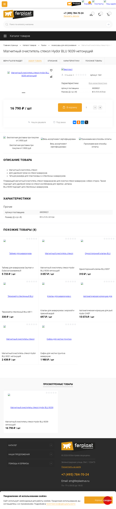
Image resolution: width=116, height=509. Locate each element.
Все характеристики (98, 83)
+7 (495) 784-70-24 (73, 13)
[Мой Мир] (82, 122)
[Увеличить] (29, 74)
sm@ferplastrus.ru (79, 480)
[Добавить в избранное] (51, 70)
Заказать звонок (71, 16)
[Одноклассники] (78, 122)
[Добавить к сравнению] (51, 76)
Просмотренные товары (58, 384)
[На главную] (74, 4)
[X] (86, 122)
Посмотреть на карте (71, 467)
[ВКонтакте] (74, 122)
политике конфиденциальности (60, 504)
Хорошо (98, 500)
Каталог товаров (19, 35)
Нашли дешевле (38, 122)
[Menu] (4, 4)
